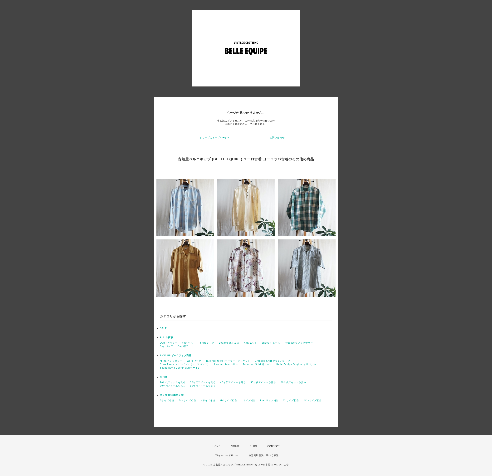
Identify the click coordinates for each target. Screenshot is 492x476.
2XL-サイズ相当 (312, 400)
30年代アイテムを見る (203, 382)
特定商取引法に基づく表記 (264, 455)
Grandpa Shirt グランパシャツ (272, 361)
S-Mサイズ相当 (187, 400)
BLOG (253, 446)
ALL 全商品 (166, 337)
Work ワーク (194, 361)
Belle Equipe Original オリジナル (296, 364)
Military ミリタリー (171, 361)
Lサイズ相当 (249, 400)
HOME (216, 446)
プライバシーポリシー (225, 455)
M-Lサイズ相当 (228, 400)
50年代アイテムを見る (263, 382)
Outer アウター (168, 342)
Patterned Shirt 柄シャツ (257, 364)
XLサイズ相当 (291, 400)
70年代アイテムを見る (172, 386)
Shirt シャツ (207, 342)
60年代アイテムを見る (293, 382)
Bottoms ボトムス (229, 342)
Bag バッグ (166, 346)
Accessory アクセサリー (299, 342)
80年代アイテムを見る (203, 386)
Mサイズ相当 (208, 400)
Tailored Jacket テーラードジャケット (228, 361)
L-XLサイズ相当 (269, 400)
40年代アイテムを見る (233, 382)
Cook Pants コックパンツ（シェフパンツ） (185, 364)
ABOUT (235, 446)
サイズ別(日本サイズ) (172, 395)
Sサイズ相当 (167, 400)
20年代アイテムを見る (172, 382)
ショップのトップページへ (215, 137)
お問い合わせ (277, 137)
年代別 (163, 377)
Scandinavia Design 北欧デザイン (180, 367)
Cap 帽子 (183, 346)
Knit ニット (250, 342)
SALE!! (164, 328)
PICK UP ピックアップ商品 (175, 355)
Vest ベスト (188, 342)
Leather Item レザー (226, 364)
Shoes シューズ (271, 342)
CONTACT (273, 446)
